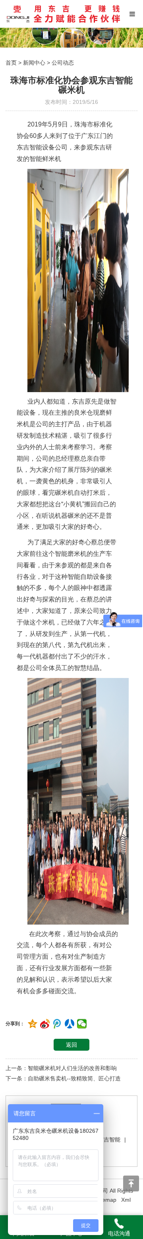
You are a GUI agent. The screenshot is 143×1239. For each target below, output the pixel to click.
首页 (11, 62)
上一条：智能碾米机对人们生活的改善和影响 (61, 1068)
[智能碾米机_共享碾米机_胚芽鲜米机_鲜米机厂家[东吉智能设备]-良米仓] (63, 14)
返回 (71, 1045)
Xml (126, 1200)
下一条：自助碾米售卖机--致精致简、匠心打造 (63, 1078)
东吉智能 (109, 1139)
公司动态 (63, 62)
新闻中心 (34, 62)
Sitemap (106, 1200)
